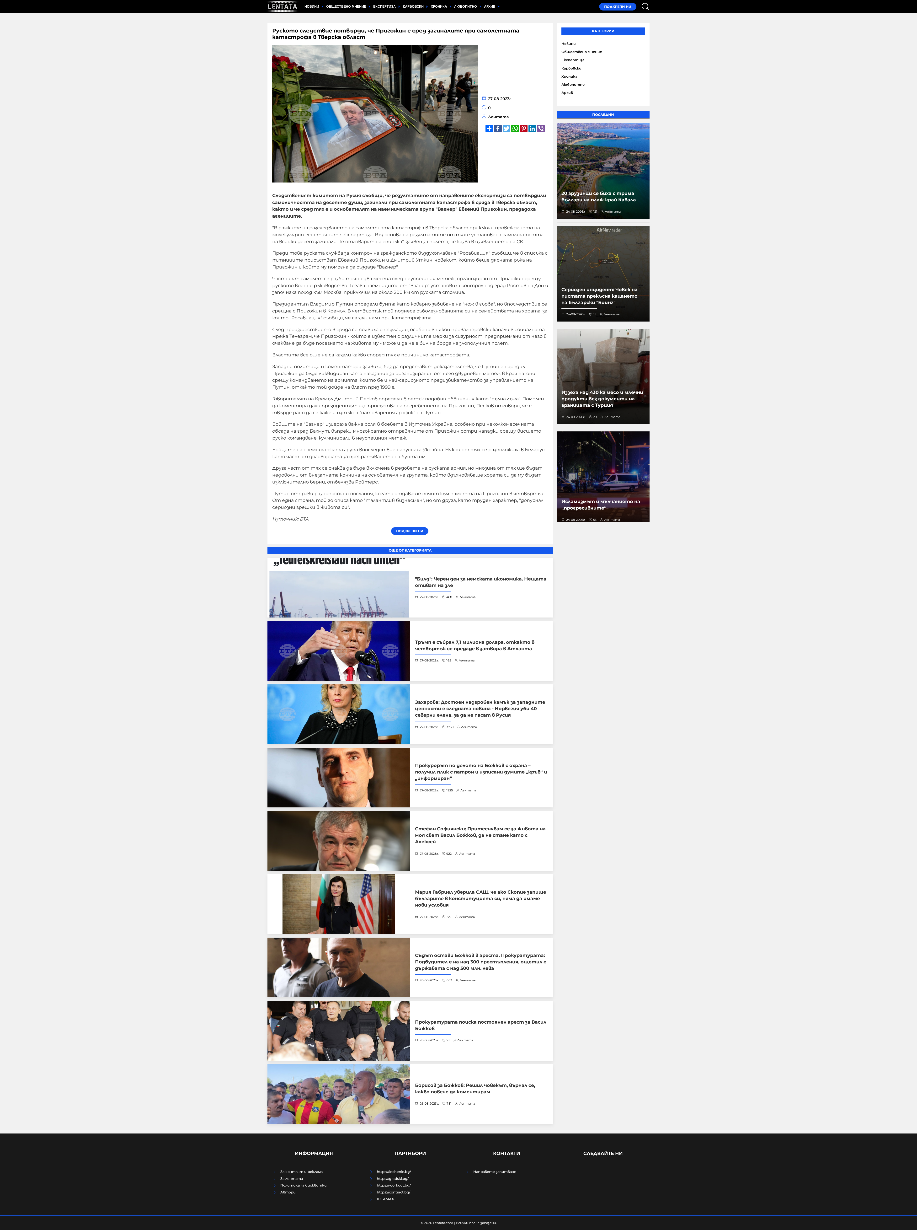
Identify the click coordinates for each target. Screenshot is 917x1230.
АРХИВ (490, 6)
